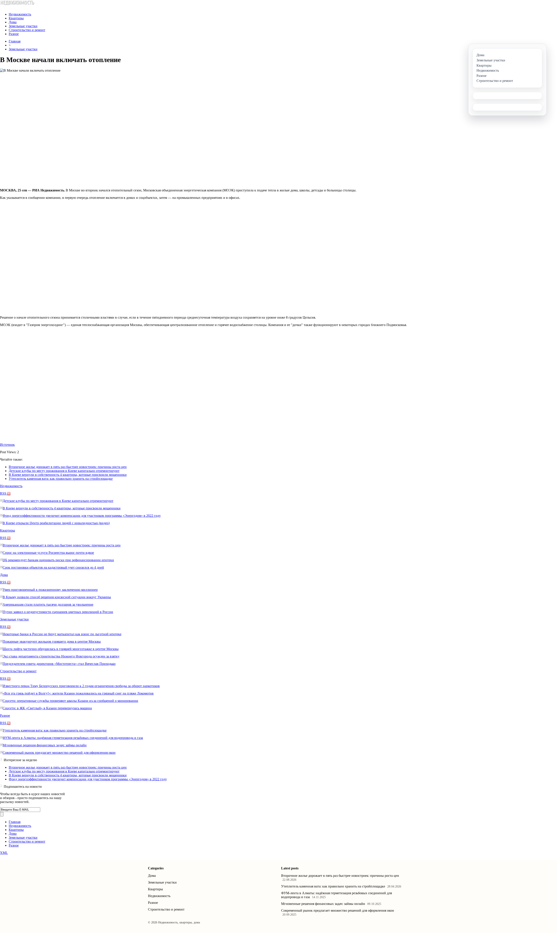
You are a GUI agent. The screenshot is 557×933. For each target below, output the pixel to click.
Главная (14, 41)
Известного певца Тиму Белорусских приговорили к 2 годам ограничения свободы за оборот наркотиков (81, 686)
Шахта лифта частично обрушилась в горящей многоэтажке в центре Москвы (61, 649)
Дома (13, 22)
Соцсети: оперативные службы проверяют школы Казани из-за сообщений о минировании (70, 701)
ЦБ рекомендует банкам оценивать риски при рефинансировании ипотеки (58, 560)
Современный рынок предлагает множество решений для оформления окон (59, 752)
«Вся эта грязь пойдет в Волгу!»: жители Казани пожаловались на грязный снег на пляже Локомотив (78, 693)
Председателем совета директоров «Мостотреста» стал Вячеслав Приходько (59, 664)
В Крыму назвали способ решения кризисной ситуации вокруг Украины (57, 597)
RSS (3, 493)
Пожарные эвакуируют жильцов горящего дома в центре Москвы (52, 641)
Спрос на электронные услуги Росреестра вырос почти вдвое (48, 552)
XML (4, 853)
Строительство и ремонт (27, 30)
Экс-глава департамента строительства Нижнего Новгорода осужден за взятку (61, 656)
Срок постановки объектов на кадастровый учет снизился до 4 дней (53, 567)
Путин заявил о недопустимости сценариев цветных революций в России (58, 612)
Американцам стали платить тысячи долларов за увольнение (48, 604)
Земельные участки (23, 26)
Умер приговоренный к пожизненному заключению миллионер (50, 590)
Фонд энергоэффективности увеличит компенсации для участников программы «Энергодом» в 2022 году (82, 515)
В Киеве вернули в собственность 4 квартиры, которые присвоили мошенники (68, 475)
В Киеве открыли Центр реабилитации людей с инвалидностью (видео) (56, 523)
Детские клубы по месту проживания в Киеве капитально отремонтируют (64, 471)
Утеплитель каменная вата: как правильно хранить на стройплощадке (61, 478)
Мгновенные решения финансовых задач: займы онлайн (45, 745)
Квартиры (16, 18)
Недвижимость (20, 14)
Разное (14, 34)
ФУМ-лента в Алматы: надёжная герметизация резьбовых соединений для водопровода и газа (73, 738)
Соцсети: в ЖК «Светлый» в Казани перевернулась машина (47, 708)
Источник (7, 444)
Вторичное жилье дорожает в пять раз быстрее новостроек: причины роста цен (68, 467)
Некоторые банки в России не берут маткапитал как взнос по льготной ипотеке (62, 634)
